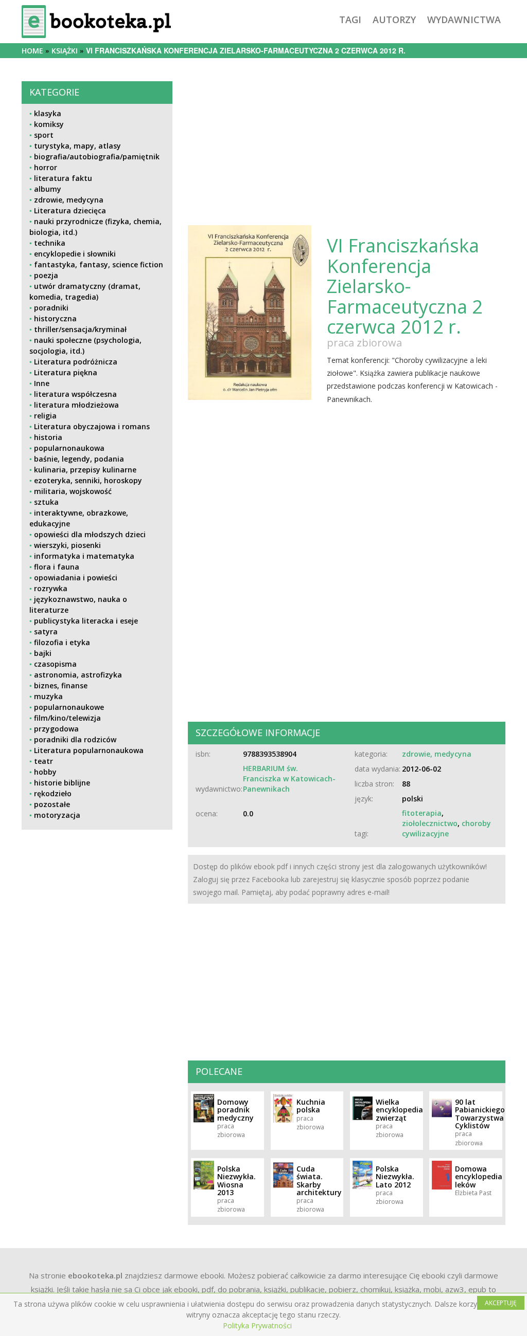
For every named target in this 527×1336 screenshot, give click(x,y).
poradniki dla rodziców (75, 739)
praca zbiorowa (364, 343)
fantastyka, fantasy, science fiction (98, 264)
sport (44, 135)
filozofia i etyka (62, 642)
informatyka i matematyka (84, 556)
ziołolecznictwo (430, 823)
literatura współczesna (75, 394)
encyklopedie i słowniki (75, 254)
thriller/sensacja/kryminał (80, 329)
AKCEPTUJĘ (501, 1302)
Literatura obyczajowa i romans (92, 426)
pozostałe (52, 804)
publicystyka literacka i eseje (86, 621)
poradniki (51, 308)
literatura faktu (63, 178)
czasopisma (55, 664)
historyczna (55, 318)
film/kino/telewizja (67, 718)
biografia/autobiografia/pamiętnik (97, 156)
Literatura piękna (65, 372)
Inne (41, 383)
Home (32, 51)
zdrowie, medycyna (68, 200)
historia (48, 437)
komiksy (49, 124)
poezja (46, 275)
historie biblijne (62, 783)
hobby (45, 772)
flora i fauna (56, 567)
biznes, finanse (60, 685)
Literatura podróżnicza (75, 362)
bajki (42, 653)
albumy (47, 189)
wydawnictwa (464, 19)
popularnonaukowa (69, 448)
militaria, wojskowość (73, 491)
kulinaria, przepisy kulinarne (85, 469)
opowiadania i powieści (75, 577)
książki (64, 51)
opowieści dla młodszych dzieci (90, 534)
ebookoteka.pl (95, 1275)
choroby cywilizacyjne (446, 828)
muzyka (48, 696)
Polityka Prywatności (257, 1325)
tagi (350, 19)
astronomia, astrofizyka (78, 675)
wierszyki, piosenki (67, 545)
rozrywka (50, 588)
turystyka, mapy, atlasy (77, 146)
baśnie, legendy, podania (79, 459)
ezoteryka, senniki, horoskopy (88, 480)
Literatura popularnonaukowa (89, 750)
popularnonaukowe (69, 707)
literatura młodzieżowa (76, 405)
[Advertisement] (97, 917)
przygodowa (56, 729)
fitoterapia (422, 813)
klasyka (47, 113)
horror (45, 167)
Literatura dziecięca (70, 210)
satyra (46, 631)
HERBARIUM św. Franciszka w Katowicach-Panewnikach (289, 778)
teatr (43, 761)
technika (49, 243)
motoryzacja (57, 815)
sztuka (46, 502)
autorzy (394, 19)
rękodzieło (53, 793)
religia (45, 415)
